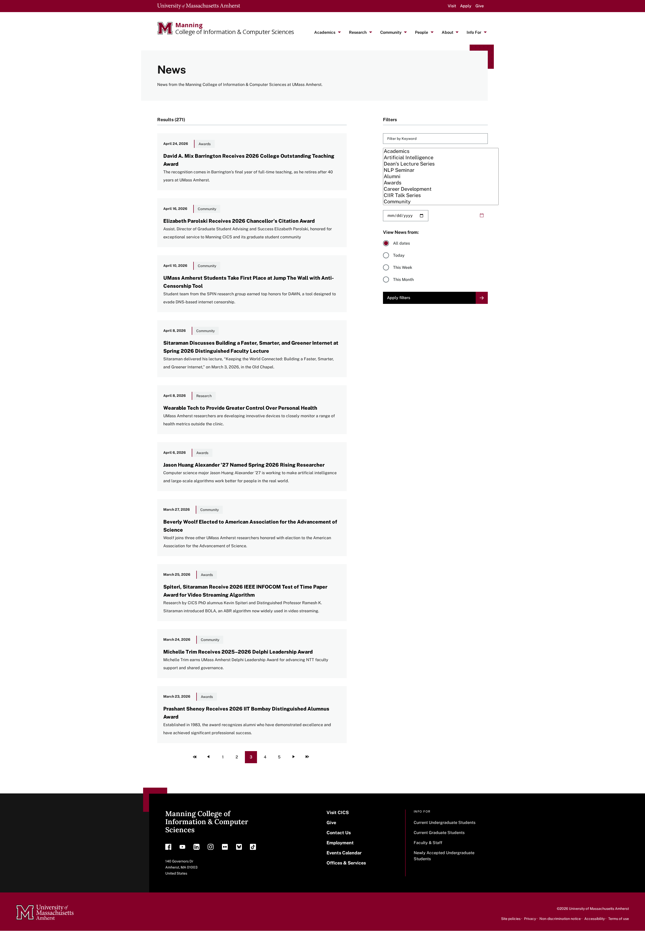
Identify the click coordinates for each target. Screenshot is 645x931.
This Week (402, 267)
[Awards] (440, 183)
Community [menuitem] (391, 32)
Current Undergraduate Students (444, 822)
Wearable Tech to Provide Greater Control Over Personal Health (240, 408)
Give (479, 6)
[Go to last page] (307, 757)
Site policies (511, 919)
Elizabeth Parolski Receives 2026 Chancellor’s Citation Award (239, 221)
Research (204, 396)
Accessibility (594, 919)
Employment (340, 842)
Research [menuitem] (358, 32)
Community (207, 209)
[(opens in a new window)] (168, 848)
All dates (401, 243)
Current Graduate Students (439, 832)
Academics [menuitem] (324, 32)
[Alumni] (440, 176)
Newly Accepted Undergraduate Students (444, 855)
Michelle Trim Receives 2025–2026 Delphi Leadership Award (238, 652)
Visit (452, 6)
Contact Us (339, 832)
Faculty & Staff (428, 842)
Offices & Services (346, 862)
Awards (205, 144)
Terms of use (618, 919)
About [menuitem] (447, 32)
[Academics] (440, 151)
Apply (465, 6)
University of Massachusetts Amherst (599, 909)
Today (399, 255)
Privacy (530, 919)
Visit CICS (338, 812)
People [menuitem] (421, 32)
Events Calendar (344, 852)
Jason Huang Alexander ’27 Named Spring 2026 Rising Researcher (244, 465)
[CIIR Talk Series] (440, 195)
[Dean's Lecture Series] (440, 164)
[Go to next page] (293, 757)
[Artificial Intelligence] (440, 157)
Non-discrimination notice (560, 919)
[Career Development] (440, 189)
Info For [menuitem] (474, 32)
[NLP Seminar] (440, 170)
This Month (403, 279)
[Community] (440, 202)
